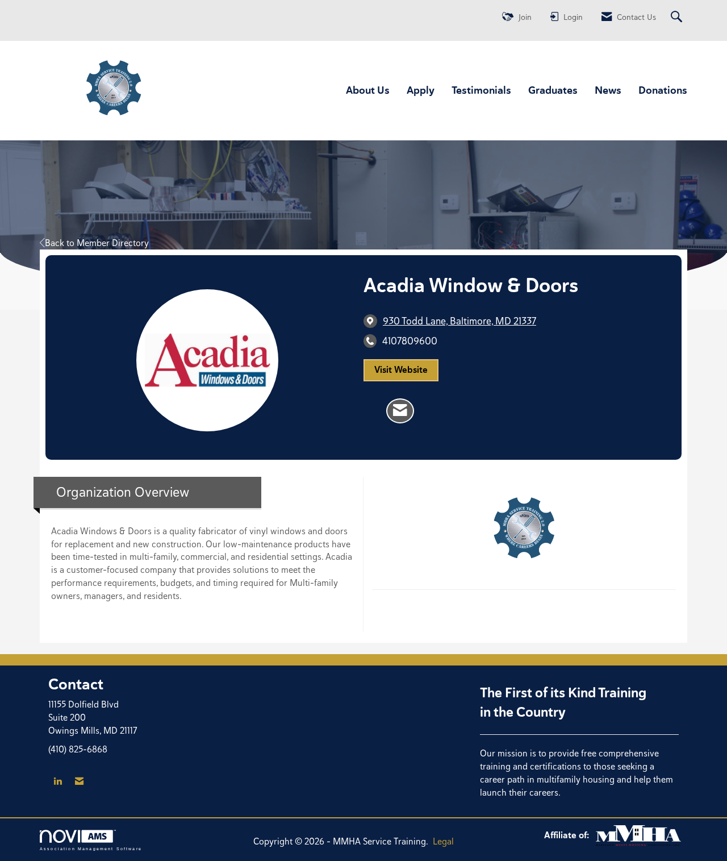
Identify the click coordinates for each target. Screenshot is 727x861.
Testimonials (481, 90)
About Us (368, 90)
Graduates (553, 90)
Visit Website (401, 370)
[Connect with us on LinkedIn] (57, 782)
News (608, 90)
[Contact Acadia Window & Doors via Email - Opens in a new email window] (400, 410)
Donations (662, 90)
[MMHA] (638, 835)
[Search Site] (678, 17)
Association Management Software (91, 848)
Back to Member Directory (97, 243)
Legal (443, 841)
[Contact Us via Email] (79, 782)
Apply (420, 90)
